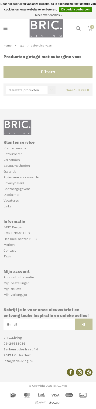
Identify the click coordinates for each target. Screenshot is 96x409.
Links (7, 206)
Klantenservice (14, 148)
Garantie (10, 171)
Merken (9, 244)
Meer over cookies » (48, 15)
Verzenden (11, 160)
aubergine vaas (41, 45)
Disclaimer (11, 194)
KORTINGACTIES (16, 233)
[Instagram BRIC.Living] (79, 372)
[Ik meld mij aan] (84, 324)
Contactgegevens (17, 189)
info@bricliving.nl (18, 361)
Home (7, 45)
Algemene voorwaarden (22, 177)
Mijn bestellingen (16, 283)
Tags (21, 45)
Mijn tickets (12, 289)
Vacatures (11, 200)
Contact (9, 250)
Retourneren (13, 154)
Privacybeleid (13, 183)
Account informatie (18, 277)
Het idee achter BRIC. (20, 239)
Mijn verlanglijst (15, 294)
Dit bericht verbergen (75, 9)
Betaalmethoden (16, 165)
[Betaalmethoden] (14, 395)
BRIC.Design (12, 227)
